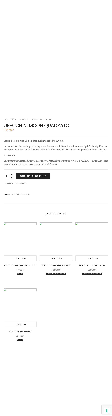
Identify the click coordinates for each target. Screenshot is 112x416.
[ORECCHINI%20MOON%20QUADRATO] (98, 194)
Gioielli (13, 119)
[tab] (56, 213)
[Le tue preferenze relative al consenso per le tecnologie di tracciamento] (107, 411)
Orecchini (24, 119)
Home (6, 119)
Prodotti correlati (56, 213)
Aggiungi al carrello (33, 176)
